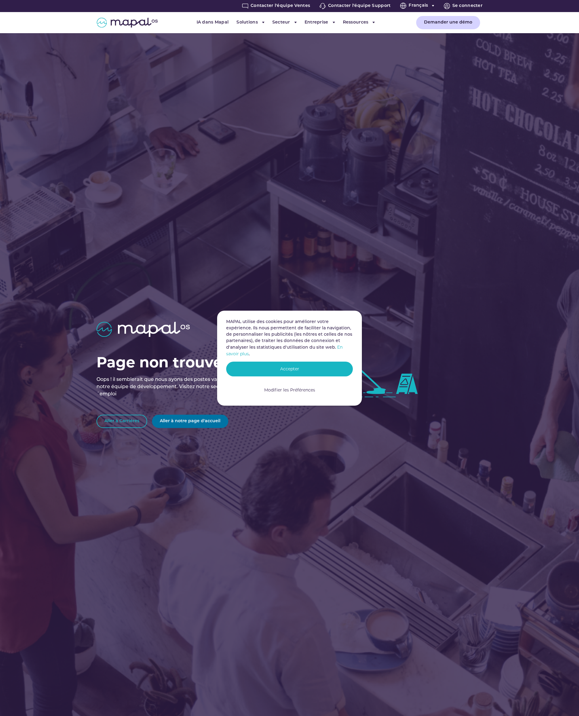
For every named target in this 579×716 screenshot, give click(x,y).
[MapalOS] (127, 22)
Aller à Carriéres (121, 421)
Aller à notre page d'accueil (190, 421)
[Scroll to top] (565, 702)
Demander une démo (448, 22)
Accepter (289, 369)
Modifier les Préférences (289, 390)
